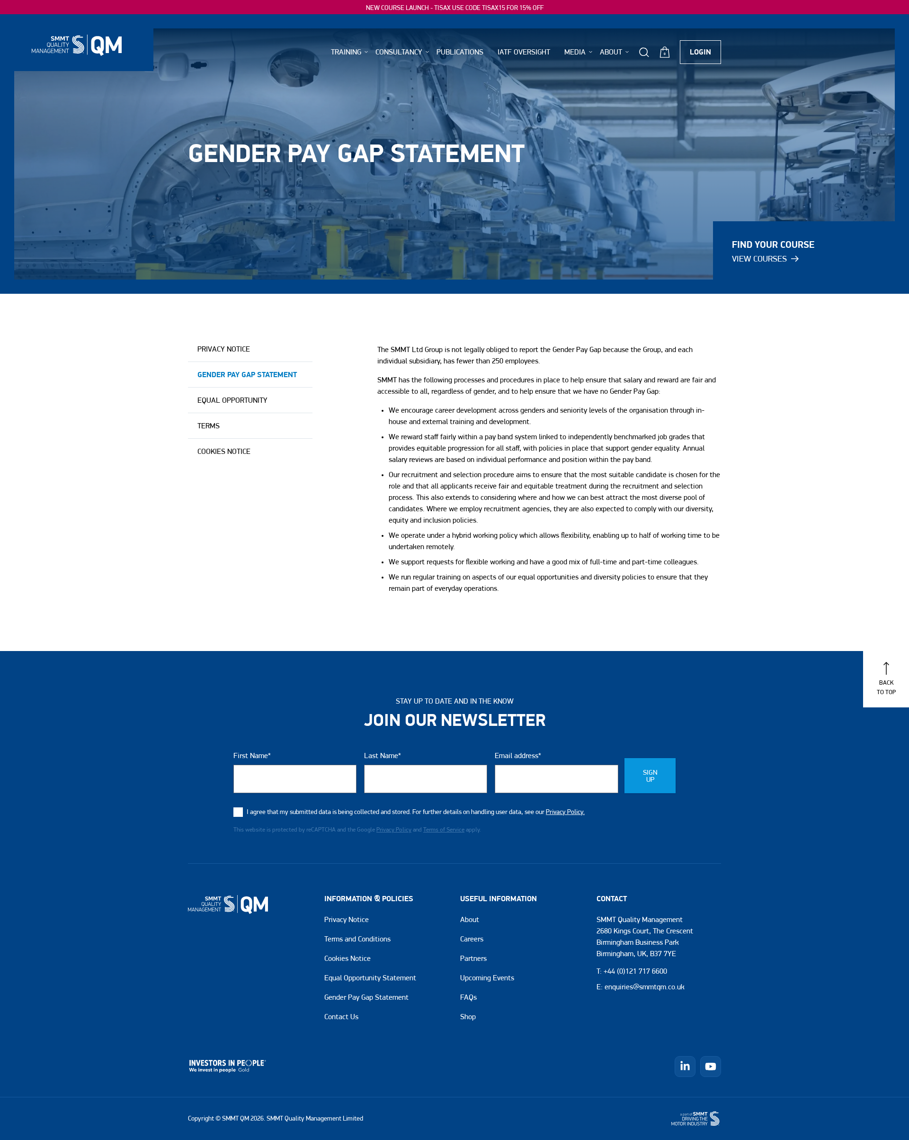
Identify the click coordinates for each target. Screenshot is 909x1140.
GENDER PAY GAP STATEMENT (247, 375)
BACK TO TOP (886, 687)
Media (575, 51)
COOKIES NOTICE (223, 451)
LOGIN (700, 52)
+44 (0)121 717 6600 (635, 971)
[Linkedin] (685, 1066)
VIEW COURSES (759, 258)
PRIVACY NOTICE (223, 349)
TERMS (208, 426)
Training (346, 51)
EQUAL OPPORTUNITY (232, 400)
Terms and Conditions (357, 939)
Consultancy (398, 51)
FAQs (468, 997)
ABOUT (611, 51)
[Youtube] (710, 1066)
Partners (473, 958)
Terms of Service (443, 829)
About (469, 919)
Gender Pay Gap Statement (366, 997)
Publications (460, 51)
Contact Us (341, 1017)
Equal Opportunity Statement (370, 978)
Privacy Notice (346, 919)
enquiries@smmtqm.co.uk (645, 987)
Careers (471, 939)
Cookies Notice (347, 958)
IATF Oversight (524, 51)
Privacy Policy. (565, 812)
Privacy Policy (393, 829)
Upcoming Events (487, 978)
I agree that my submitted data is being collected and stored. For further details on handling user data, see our (416, 812)
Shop (468, 1017)
